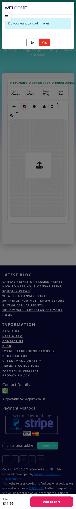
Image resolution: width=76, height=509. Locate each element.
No (32, 42)
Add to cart (51, 502)
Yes (44, 43)
